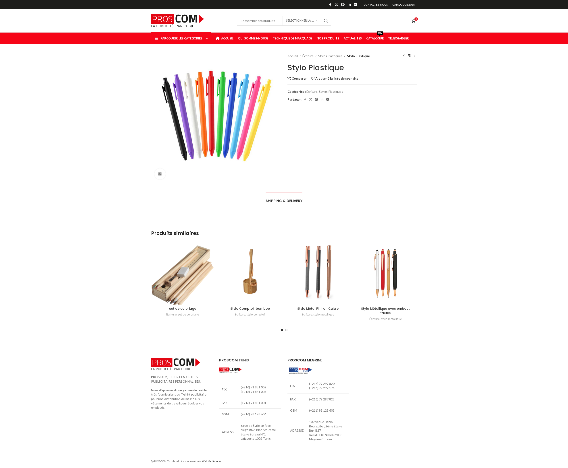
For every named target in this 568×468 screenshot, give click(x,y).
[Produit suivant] (414, 56)
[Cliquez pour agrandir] (160, 173)
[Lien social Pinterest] (343, 4)
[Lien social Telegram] (355, 4)
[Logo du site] (177, 20)
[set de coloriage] (182, 273)
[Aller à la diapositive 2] (286, 330)
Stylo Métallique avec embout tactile (385, 310)
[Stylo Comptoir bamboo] (250, 273)
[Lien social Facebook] (330, 4)
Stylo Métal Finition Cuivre (318, 308)
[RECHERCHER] (326, 21)
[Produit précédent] (403, 56)
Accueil (292, 56)
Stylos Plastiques (330, 56)
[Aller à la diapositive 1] (282, 330)
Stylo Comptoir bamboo (250, 308)
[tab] (284, 198)
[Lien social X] (336, 4)
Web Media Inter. (212, 461)
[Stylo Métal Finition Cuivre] (318, 273)
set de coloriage (182, 308)
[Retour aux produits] (409, 56)
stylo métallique (323, 314)
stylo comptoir (256, 314)
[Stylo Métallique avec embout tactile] (385, 273)
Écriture (308, 56)
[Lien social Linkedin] (349, 4)
